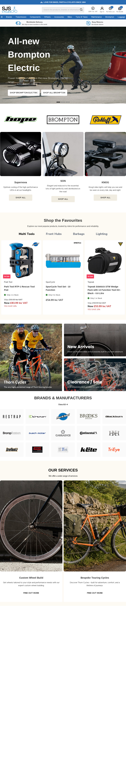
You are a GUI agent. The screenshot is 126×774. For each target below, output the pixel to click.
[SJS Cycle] (21, 10)
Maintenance (96, 17)
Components (35, 17)
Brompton (109, 17)
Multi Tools (27, 234)
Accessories (59, 17)
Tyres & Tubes (82, 17)
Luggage (121, 17)
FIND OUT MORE (31, 593)
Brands (9, 17)
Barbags (79, 234)
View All (62, 404)
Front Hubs (54, 234)
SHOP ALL (21, 199)
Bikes (70, 17)
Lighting (101, 234)
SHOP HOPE (19, 92)
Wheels (47, 17)
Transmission (21, 17)
